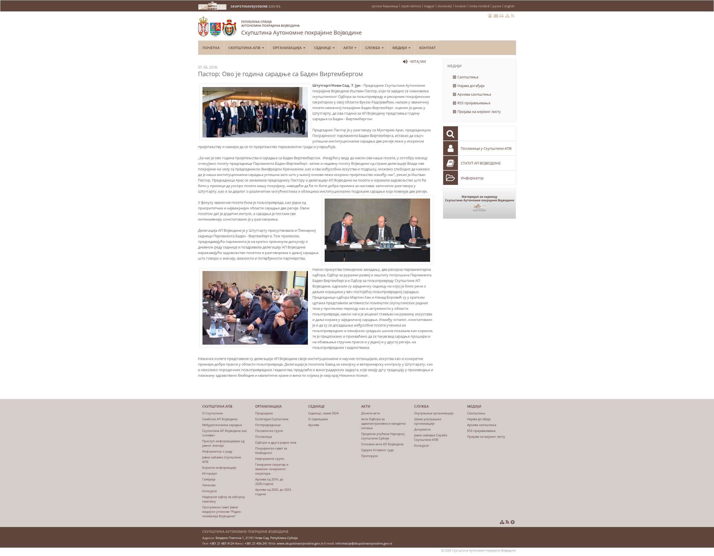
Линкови (209, 485)
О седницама (318, 419)
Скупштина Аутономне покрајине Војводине (301, 28)
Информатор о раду (217, 451)
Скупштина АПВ (244, 47)
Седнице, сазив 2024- (323, 413)
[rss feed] (513, 15)
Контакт (427, 47)
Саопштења (467, 76)
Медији (400, 47)
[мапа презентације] (507, 15)
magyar (429, 6)
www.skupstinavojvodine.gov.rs (300, 543)
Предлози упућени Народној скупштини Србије (382, 436)
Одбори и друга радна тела (275, 442)
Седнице (323, 47)
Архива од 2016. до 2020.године (269, 481)
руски (497, 6)
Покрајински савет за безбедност (271, 450)
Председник (264, 413)
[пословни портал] (490, 15)
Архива (313, 425)
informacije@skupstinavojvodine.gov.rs (363, 543)
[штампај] (502, 15)
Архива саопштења (474, 94)
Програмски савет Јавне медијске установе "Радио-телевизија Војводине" (222, 511)
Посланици (263, 436)
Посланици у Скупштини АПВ (486, 148)
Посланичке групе (269, 431)
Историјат (209, 473)
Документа (422, 429)
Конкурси (209, 491)
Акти (348, 47)
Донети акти (370, 413)
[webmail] (496, 15)
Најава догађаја (470, 85)
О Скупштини (212, 413)
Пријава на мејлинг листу (479, 111)
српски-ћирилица (385, 6)
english (509, 6)
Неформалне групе (269, 458)
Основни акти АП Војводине (382, 444)
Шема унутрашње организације (427, 421)
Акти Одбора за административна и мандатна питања (383, 423)
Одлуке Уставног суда (377, 450)
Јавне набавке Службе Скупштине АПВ (430, 437)
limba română (479, 6)
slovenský (445, 6)
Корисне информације (219, 467)
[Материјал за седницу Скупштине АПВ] (479, 203)
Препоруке (369, 456)
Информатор (472, 177)
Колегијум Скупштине (271, 419)
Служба (373, 47)
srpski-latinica (411, 6)
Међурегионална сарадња (222, 425)
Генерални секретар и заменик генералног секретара (271, 468)
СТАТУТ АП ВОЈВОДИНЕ (481, 163)
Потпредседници (268, 425)
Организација (288, 47)
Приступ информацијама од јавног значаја (223, 443)
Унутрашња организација (433, 413)
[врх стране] (513, 522)
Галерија (208, 479)
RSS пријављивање (473, 102)
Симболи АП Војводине (219, 419)
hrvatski (460, 6)
